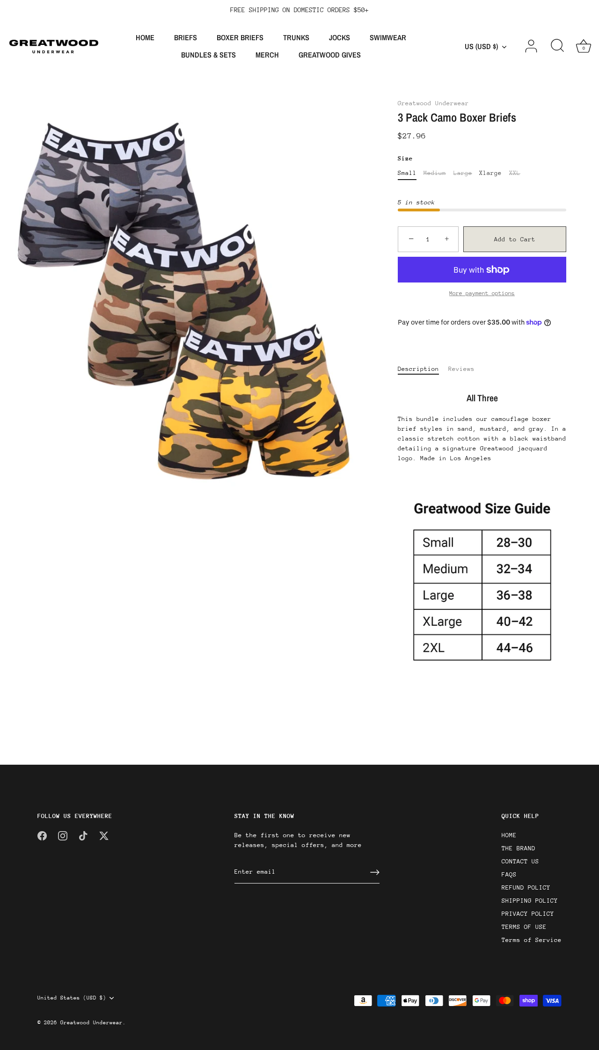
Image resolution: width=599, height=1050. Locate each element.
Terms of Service (532, 939)
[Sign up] (375, 872)
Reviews (461, 368)
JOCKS (339, 37)
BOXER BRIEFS (240, 37)
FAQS (509, 874)
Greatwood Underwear (433, 103)
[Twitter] (104, 835)
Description (418, 368)
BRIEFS (185, 37)
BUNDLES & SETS (208, 55)
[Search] (557, 46)
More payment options (482, 293)
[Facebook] (42, 835)
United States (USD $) (71, 998)
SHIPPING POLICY (530, 900)
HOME (145, 37)
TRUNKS (296, 37)
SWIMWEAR (388, 37)
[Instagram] (62, 835)
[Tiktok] (83, 835)
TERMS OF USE (524, 926)
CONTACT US (520, 861)
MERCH (267, 55)
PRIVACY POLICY (528, 913)
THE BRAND (518, 848)
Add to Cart (514, 239)
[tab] (423, 369)
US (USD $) (481, 46)
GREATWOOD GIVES (330, 55)
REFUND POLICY (526, 887)
